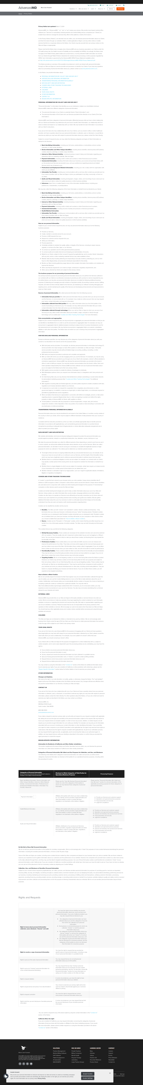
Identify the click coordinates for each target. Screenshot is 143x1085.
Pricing (120, 9)
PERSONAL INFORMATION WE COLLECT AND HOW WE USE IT (60, 76)
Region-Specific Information (47, 669)
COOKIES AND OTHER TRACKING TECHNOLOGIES (56, 85)
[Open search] (123, 5)
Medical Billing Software (59, 1053)
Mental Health (75, 1055)
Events (110, 1055)
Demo (111, 9)
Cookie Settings (88, 1078)
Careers (110, 1051)
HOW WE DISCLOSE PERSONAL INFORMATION (55, 78)
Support (110, 1053)
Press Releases (112, 1058)
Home (20, 13)
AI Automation (57, 1060)
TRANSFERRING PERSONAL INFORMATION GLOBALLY (57, 81)
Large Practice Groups (78, 1062)
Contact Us (69, 665)
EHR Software (57, 1055)
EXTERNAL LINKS (47, 87)
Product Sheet (94, 1062)
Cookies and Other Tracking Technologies (73, 315)
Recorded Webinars (95, 1060)
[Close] (110, 1073)
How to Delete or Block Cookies (75, 519)
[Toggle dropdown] (76, 9)
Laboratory (75, 1060)
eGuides (92, 1053)
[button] (6, 1076)
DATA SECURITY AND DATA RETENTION (53, 83)
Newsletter (111, 1060)
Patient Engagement (58, 1058)
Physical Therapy (76, 1058)
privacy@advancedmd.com (89, 68)
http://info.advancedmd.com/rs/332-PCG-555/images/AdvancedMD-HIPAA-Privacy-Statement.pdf (67, 60)
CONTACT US (46, 96)
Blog (91, 1051)
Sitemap (122, 1074)
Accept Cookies (88, 1074)
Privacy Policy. (42, 1078)
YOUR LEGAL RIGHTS (48, 92)
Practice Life (93, 1058)
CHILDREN (45, 90)
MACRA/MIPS (57, 1062)
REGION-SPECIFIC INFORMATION (51, 99)
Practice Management (59, 1051)
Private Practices (76, 1051)
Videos (92, 1055)
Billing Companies (77, 1053)
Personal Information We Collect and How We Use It (34, 774)
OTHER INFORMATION (48, 94)
